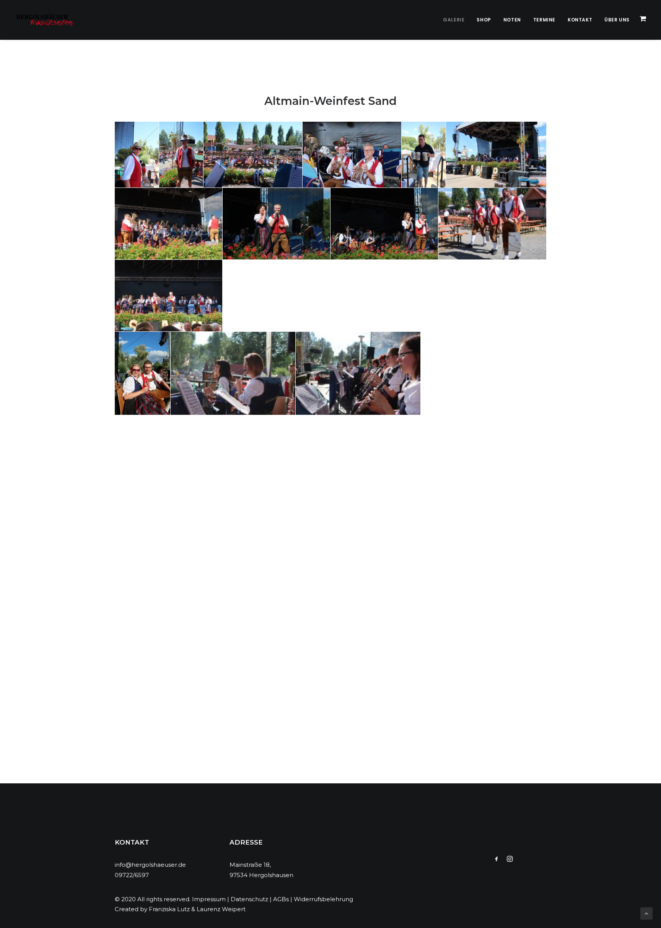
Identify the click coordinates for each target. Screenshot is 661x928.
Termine (544, 19)
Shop (484, 19)
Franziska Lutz (169, 909)
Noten (512, 19)
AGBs (281, 899)
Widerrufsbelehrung (323, 899)
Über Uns (617, 19)
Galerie (453, 19)
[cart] (643, 20)
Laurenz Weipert (221, 909)
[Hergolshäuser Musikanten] (46, 19)
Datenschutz (249, 899)
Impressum (209, 899)
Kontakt (580, 19)
